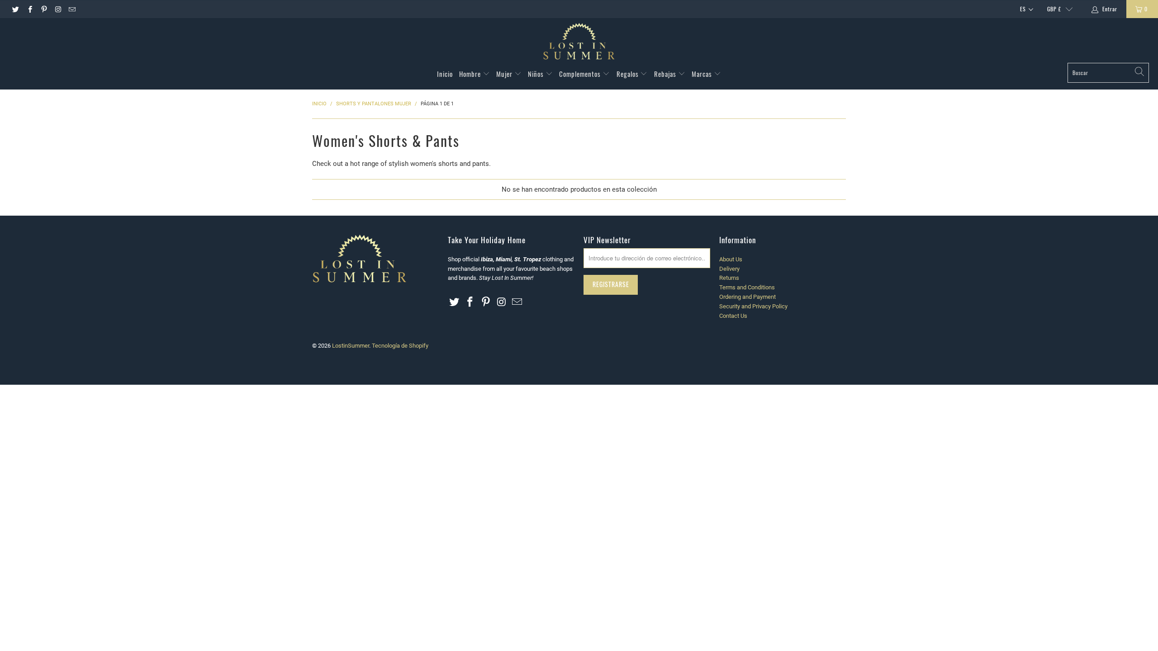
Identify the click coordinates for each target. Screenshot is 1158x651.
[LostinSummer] (579, 43)
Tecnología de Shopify (400, 345)
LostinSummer (350, 345)
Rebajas (666, 74)
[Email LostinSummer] (72, 9)
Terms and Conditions (747, 287)
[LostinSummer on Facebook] (29, 9)
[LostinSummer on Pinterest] (43, 9)
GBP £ (1054, 9)
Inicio (445, 74)
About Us (730, 259)
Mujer (505, 74)
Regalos (629, 74)
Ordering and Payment (747, 296)
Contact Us (733, 315)
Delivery (729, 268)
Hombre (471, 74)
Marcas (703, 74)
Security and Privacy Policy (753, 306)
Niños (537, 74)
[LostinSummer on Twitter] (15, 9)
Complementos (581, 74)
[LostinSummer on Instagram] (58, 9)
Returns (729, 277)
